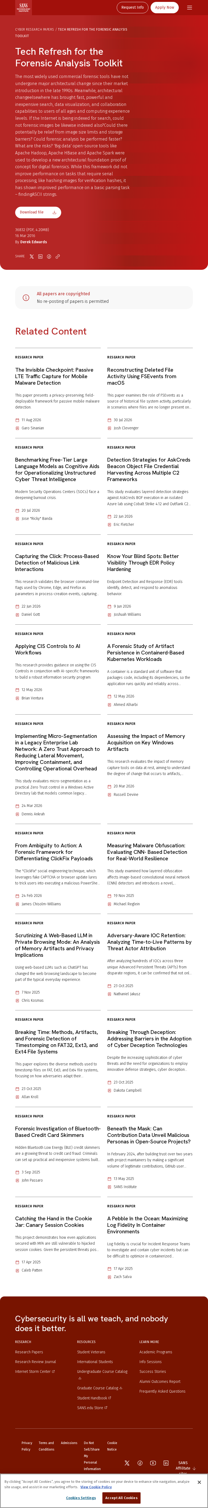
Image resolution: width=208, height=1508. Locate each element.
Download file (32, 212)
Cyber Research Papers (34, 29)
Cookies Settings (81, 1498)
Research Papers (29, 1352)
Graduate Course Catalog (97, 1388)
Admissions (69, 1443)
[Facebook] (140, 1463)
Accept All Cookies (121, 1498)
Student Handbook (92, 1398)
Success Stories (152, 1371)
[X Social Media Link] (127, 1463)
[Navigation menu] (189, 7)
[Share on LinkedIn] (40, 256)
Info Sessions (150, 1362)
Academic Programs (155, 1352)
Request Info (132, 7)
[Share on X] (31, 256)
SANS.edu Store (90, 1408)
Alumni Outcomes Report (159, 1381)
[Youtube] (153, 1463)
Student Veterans (91, 1352)
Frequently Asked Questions (162, 1391)
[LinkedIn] (166, 1463)
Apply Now (164, 7)
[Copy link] (57, 256)
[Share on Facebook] (49, 256)
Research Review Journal (35, 1362)
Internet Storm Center (33, 1371)
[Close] (199, 1482)
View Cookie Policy (96, 1487)
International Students (95, 1362)
